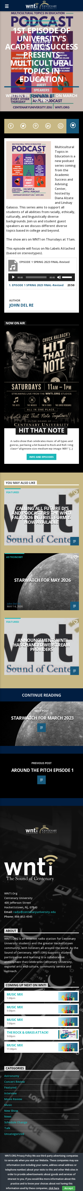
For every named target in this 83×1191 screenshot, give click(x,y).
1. (36, 285)
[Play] (13, 277)
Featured (32, 24)
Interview (10, 1093)
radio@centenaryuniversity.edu (34, 912)
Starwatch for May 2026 (42, 580)
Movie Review (13, 1099)
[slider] (67, 276)
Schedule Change (15, 1122)
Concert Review (14, 1082)
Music (8, 1105)
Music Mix (15, 994)
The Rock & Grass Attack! (27, 1032)
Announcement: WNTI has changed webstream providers (41, 644)
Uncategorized (14, 1134)
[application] (41, 277)
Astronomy (14, 557)
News (7, 1116)
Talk (7, 1128)
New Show (49, 24)
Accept (68, 1188)
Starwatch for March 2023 (42, 718)
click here (54, 1188)
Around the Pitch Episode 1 (42, 770)
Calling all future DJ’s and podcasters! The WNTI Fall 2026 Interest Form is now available (41, 515)
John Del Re (42, 95)
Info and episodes (41, 457)
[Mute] (59, 277)
